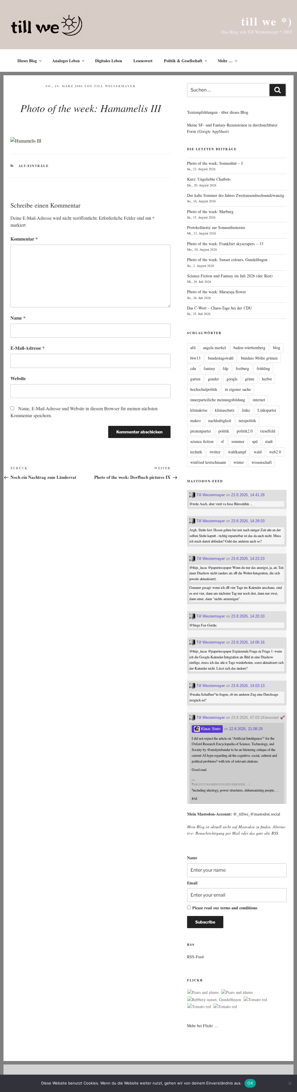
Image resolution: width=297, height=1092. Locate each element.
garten (195, 379)
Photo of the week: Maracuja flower (216, 291)
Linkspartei (267, 410)
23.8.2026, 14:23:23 (248, 558)
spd (255, 441)
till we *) (266, 21)
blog (276, 347)
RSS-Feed (195, 956)
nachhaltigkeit (219, 420)
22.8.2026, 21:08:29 (245, 729)
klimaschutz (224, 410)
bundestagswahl (220, 358)
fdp (225, 368)
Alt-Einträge (34, 166)
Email (192, 883)
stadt (269, 441)
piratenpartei (200, 431)
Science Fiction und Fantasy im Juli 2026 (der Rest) (230, 276)
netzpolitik (247, 420)
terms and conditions (238, 908)
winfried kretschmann (208, 462)
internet (259, 399)
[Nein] (290, 1083)
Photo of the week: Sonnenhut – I (215, 163)
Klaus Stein (210, 729)
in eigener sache (238, 389)
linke (246, 410)
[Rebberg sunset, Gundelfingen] (214, 999)
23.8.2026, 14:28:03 (248, 521)
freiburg (242, 368)
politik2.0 (245, 431)
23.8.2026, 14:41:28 (248, 495)
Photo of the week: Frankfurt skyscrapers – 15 (225, 243)
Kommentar (24, 238)
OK (250, 1083)
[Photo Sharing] (25, 141)
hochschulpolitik (203, 389)
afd (192, 347)
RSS (274, 833)
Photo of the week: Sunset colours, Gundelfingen (227, 259)
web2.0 (275, 452)
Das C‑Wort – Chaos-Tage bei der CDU (219, 308)
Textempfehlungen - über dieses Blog (217, 112)
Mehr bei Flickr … (202, 1025)
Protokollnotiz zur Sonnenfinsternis (216, 227)
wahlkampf (237, 452)
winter (238, 462)
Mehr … (225, 61)
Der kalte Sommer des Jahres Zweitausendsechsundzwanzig (235, 195)
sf (222, 441)
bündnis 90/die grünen (259, 358)
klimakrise (198, 410)
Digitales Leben (108, 61)
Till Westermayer (114, 86)
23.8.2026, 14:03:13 (248, 686)
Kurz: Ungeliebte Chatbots (209, 179)
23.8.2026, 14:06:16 (248, 642)
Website (18, 378)
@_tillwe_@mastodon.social (256, 814)
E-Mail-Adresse (27, 348)
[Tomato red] (255, 999)
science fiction (201, 441)
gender (213, 379)
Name (18, 317)
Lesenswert (143, 61)
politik (223, 431)
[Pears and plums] (203, 992)
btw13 (195, 358)
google (232, 379)
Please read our (224, 908)
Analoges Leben (66, 61)
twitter (215, 452)
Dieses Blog (27, 61)
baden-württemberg (249, 347)
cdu (193, 368)
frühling (263, 368)
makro (195, 420)
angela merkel (214, 347)
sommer (238, 441)
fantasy (209, 368)
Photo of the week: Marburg (210, 211)
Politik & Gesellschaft (183, 61)
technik (196, 452)
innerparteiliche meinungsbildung (217, 399)
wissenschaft (261, 462)
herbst (267, 379)
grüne (249, 379)
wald (258, 452)
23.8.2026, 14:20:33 (248, 616)
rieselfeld (267, 431)
